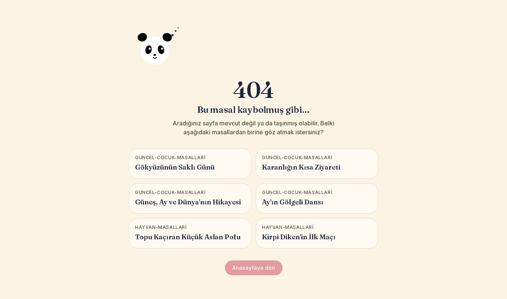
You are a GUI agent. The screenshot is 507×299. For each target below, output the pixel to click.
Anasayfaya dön (253, 267)
